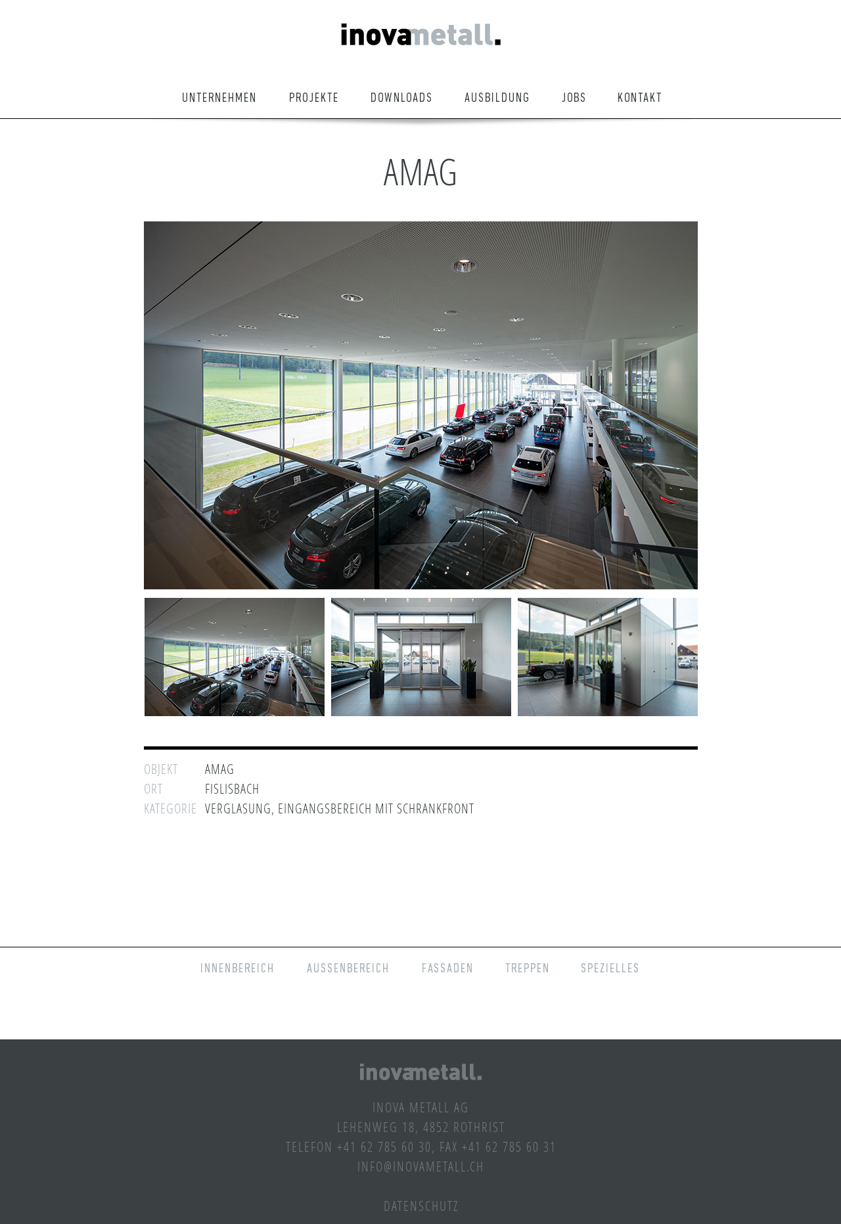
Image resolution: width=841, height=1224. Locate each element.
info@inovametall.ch (420, 1166)
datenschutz (421, 1205)
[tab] (235, 657)
